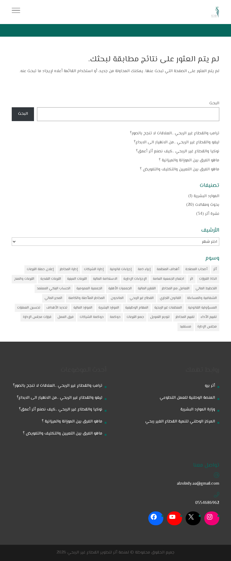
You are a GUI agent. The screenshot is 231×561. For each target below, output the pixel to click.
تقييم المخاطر (185, 317)
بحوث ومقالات (207, 205)
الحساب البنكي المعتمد (53, 288)
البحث (214, 103)
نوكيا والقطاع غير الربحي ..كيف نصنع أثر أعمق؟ (177, 151)
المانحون (117, 298)
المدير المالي (53, 298)
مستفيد (185, 327)
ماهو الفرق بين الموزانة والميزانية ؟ (189, 160)
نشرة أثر (212, 214)
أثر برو (210, 386)
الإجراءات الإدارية (135, 279)
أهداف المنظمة (168, 269)
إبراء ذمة (144, 269)
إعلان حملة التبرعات (40, 269)
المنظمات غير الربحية (168, 308)
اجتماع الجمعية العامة (168, 279)
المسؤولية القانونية (202, 308)
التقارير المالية (147, 288)
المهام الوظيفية (136, 308)
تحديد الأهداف (56, 308)
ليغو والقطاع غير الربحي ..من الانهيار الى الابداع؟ (176, 142)
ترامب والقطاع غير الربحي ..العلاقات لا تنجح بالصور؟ (174, 133)
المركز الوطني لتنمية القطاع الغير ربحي (180, 421)
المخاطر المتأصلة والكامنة (86, 298)
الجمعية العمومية (89, 288)
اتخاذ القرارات (208, 279)
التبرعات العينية (77, 279)
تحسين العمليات (28, 308)
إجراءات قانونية (121, 269)
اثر (191, 279)
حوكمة (115, 317)
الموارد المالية (82, 308)
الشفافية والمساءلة (202, 298)
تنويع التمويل (160, 317)
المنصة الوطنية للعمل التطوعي (187, 398)
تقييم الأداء (209, 317)
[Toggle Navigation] (16, 12)
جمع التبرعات (135, 317)
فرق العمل (65, 317)
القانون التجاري (170, 298)
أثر (215, 269)
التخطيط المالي (206, 288)
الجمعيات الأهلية (120, 288)
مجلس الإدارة (207, 327)
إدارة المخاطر (69, 269)
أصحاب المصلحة (196, 269)
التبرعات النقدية (50, 279)
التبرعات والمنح (24, 279)
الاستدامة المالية (105, 279)
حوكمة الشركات (92, 317)
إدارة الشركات (94, 269)
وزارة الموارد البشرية (197, 409)
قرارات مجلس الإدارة (37, 317)
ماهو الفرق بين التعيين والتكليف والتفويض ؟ (179, 169)
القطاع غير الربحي (142, 298)
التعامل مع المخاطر (175, 288)
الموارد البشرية (206, 196)
